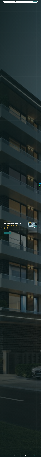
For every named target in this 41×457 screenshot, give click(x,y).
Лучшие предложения (18, 1)
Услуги (22, 1)
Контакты (31, 1)
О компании (25, 1)
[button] (1, 227)
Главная (10, 1)
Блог (28, 1)
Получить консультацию (35, 1)
